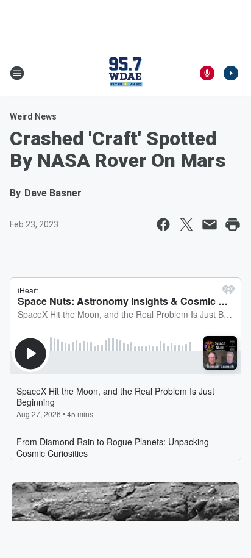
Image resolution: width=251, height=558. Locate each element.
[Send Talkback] (207, 73)
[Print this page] (232, 224)
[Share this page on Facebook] (163, 224)
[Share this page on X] (186, 224)
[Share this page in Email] (209, 224)
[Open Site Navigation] (17, 73)
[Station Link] (125, 73)
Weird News (33, 116)
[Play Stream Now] (231, 73)
